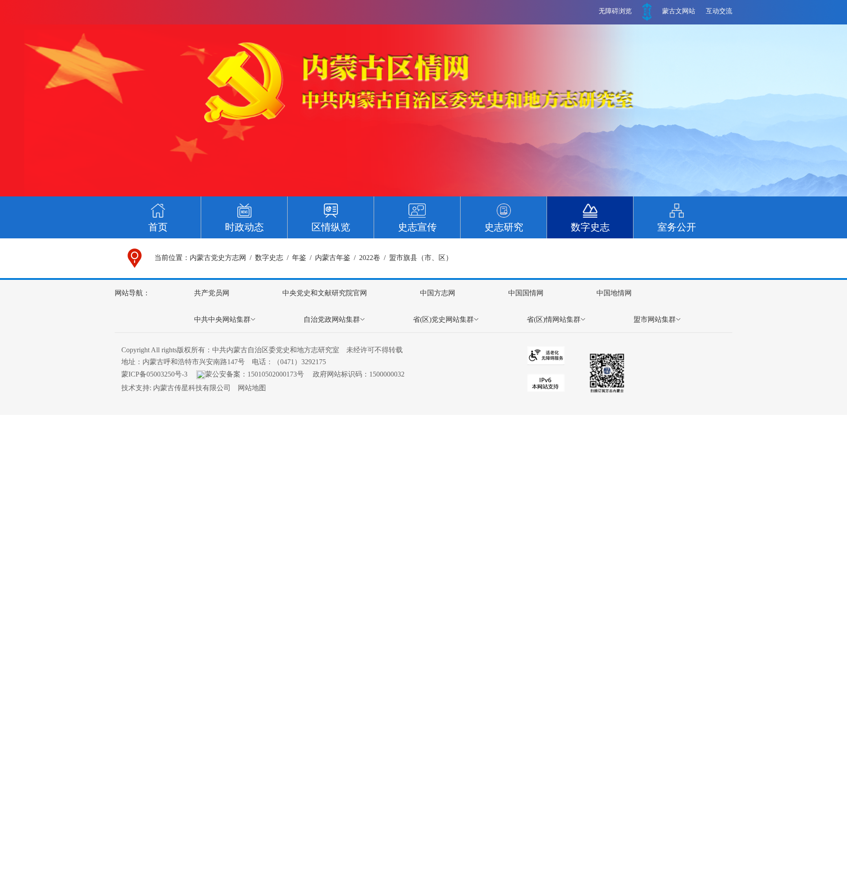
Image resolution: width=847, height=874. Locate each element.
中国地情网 (614, 293)
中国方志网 (437, 293)
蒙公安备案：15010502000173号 (254, 374)
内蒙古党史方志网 (218, 257)
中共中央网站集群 (222, 319)
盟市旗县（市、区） (421, 257)
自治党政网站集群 (332, 319)
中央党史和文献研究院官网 (324, 293)
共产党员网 (211, 293)
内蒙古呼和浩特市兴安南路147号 (193, 361)
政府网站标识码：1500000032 (359, 374)
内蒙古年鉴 (332, 257)
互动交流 (719, 11)
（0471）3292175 (299, 361)
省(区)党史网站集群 (443, 319)
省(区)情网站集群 (554, 319)
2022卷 (369, 257)
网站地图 (252, 388)
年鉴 (299, 257)
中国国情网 (525, 293)
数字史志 (269, 257)
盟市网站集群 (654, 319)
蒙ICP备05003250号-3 (154, 374)
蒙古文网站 (678, 11)
